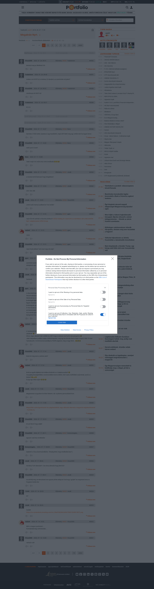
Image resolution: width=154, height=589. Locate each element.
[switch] (103, 292)
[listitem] (77, 288)
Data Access (77, 330)
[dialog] (77, 294)
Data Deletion (65, 330)
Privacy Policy (88, 330)
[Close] (113, 259)
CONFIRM (62, 322)
